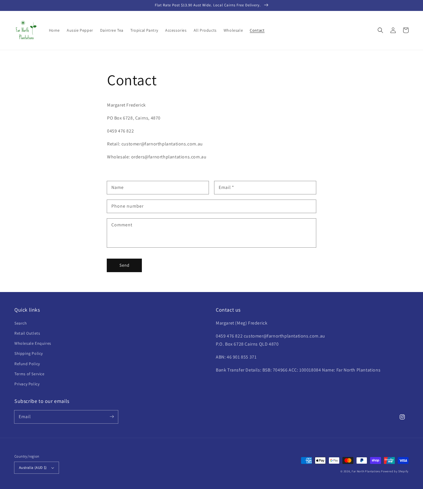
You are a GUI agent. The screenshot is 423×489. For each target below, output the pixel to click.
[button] (380, 30)
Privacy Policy (26, 383)
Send (124, 265)
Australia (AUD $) (33, 467)
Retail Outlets (27, 333)
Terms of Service (29, 373)
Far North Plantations (366, 471)
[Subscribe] (111, 416)
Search (20, 323)
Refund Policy (27, 363)
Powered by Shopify (395, 471)
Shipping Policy (28, 353)
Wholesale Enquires (32, 343)
